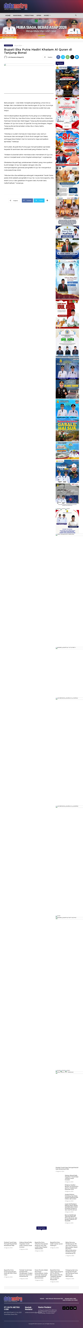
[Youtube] (75, 1308)
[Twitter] (63, 57)
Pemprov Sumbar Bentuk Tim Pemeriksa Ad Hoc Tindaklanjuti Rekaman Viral (71, 1187)
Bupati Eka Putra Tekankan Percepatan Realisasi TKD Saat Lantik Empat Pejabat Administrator (41, 1245)
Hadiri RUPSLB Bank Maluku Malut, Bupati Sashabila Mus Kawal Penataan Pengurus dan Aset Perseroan (71, 1207)
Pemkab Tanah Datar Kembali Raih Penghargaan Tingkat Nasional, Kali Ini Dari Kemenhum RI (25, 1273)
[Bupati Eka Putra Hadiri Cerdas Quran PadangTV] (57, 1236)
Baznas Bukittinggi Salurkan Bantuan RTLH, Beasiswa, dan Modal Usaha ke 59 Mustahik (71, 1218)
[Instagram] (67, 1308)
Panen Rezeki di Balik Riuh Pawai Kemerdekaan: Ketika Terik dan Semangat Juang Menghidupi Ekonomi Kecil (41, 1274)
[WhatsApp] (68, 57)
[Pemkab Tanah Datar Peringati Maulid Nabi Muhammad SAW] (67, 1159)
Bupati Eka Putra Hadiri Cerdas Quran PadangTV (56, 1243)
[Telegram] (77, 57)
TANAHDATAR (8, 45)
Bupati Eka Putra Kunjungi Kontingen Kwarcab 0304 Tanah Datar (10, 1272)
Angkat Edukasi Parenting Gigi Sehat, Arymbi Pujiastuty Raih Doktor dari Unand (71, 1197)
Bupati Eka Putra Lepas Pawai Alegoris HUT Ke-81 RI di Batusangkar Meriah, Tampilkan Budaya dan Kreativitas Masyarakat (56, 1274)
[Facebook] (58, 57)
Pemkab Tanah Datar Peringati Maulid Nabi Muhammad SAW (67, 1168)
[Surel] (72, 57)
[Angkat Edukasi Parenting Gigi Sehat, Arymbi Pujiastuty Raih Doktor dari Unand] (60, 1197)
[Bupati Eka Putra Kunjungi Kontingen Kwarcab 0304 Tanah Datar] (10, 1263)
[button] (76, 15)
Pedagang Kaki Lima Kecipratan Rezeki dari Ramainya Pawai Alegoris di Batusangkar (72, 1273)
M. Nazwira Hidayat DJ (16, 57)
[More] (47, 200)
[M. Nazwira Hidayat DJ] (6, 57)
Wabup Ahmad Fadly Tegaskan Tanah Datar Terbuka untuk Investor (71, 1178)
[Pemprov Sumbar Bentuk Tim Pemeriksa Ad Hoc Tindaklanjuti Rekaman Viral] (60, 1187)
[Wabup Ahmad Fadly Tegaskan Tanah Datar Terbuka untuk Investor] (60, 1178)
